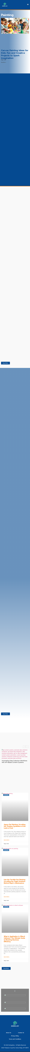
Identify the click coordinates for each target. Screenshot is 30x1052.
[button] (28, 4)
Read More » (3, 62)
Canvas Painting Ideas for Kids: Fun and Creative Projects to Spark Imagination (14, 54)
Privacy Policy (15, 1036)
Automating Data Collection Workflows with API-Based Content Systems (14, 761)
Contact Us (21, 1033)
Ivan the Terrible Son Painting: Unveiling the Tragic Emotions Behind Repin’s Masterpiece (15, 881)
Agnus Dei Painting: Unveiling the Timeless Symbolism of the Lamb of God (15, 826)
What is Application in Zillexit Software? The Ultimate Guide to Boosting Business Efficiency (14, 939)
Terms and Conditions (15, 1039)
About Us (8, 1033)
